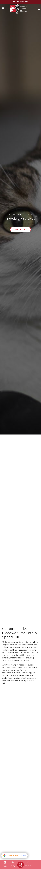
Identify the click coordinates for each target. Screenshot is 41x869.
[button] (3, 8)
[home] (18, 9)
